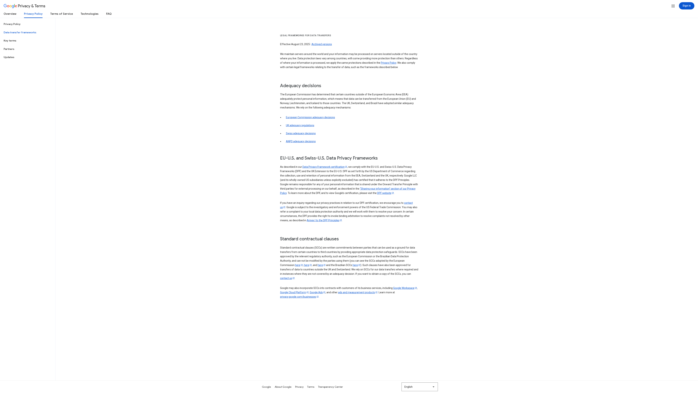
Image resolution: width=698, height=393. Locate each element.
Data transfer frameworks (20, 32)
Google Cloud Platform (293, 292)
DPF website (384, 193)
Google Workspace (403, 288)
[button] (673, 6)
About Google (283, 386)
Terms (310, 386)
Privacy (299, 386)
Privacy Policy (33, 13)
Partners (9, 49)
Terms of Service (61, 13)
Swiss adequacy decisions (301, 133)
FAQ (109, 13)
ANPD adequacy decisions (301, 141)
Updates (9, 57)
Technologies (90, 13)
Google (266, 386)
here (297, 265)
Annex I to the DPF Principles (323, 220)
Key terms (10, 40)
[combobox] (420, 386)
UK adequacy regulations (300, 125)
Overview (10, 13)
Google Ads (316, 292)
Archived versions (322, 44)
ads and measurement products (356, 292)
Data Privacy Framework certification (323, 166)
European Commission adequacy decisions (310, 117)
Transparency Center (330, 386)
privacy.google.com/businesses (298, 296)
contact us (286, 278)
